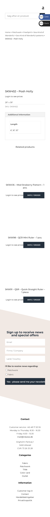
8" (14, 130)
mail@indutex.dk (25, 437)
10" (17, 130)
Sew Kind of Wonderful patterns (29, 36)
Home (8, 32)
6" (11, 130)
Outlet (25, 476)
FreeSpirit (27, 32)
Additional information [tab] (19, 114)
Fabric (11, 374)
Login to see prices (14, 96)
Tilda (25, 469)
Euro (44, 23)
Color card (25, 473)
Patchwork (17, 32)
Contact (25, 494)
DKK (44, 17)
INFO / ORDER (33, 195)
